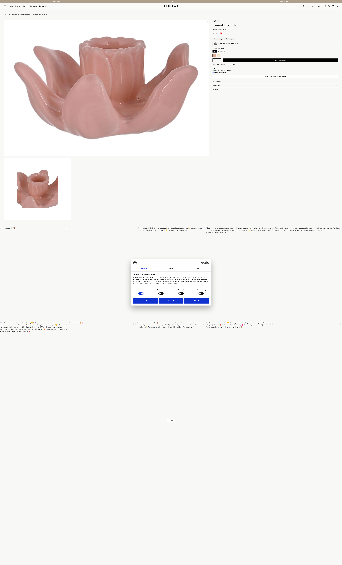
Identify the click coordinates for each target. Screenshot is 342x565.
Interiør (17, 6)
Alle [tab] (215, 51)
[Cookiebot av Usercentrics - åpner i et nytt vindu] (201, 262)
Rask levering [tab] (221, 51)
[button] (275, 81)
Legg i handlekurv (280, 60)
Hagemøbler (43, 6)
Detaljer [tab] (171, 268)
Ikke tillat (145, 301)
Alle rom (25, 6)
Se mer (171, 420)
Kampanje (33, 6)
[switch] (161, 293)
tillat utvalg (171, 301)
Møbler (11, 6)
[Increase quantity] (220, 60)
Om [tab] (198, 268)
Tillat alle (196, 301)
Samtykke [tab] (144, 268)
